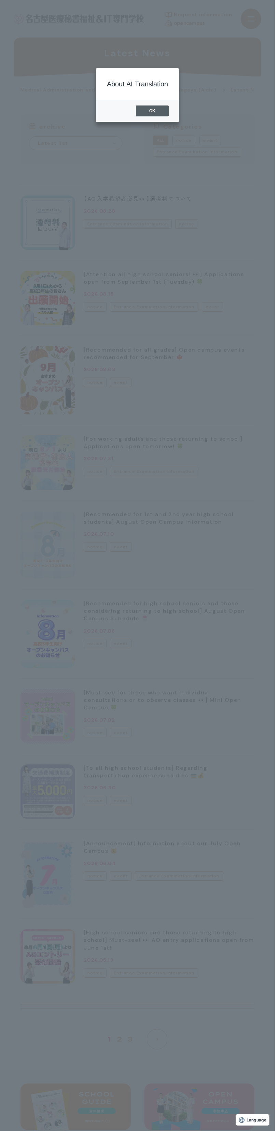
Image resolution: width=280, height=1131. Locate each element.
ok (152, 111)
